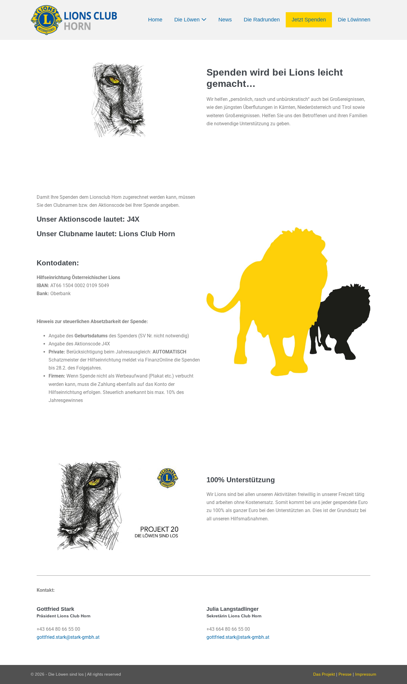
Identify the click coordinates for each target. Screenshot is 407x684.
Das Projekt (324, 674)
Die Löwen (187, 20)
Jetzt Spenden (309, 20)
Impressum (365, 674)
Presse (345, 674)
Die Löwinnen (354, 20)
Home (155, 20)
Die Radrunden (262, 20)
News (225, 20)
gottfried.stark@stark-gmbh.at (68, 637)
